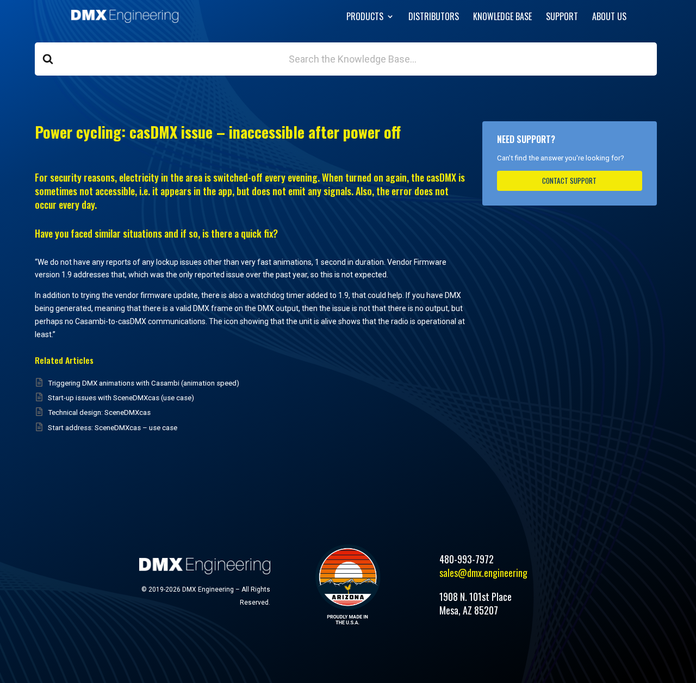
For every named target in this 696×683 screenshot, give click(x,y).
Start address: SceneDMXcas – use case (112, 428)
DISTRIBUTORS (433, 18)
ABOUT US (609, 18)
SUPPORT (562, 18)
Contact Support (569, 180)
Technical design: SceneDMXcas (99, 412)
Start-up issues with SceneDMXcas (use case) (121, 398)
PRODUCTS (364, 18)
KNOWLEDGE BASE (502, 18)
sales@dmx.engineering (483, 573)
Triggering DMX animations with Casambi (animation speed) (143, 383)
